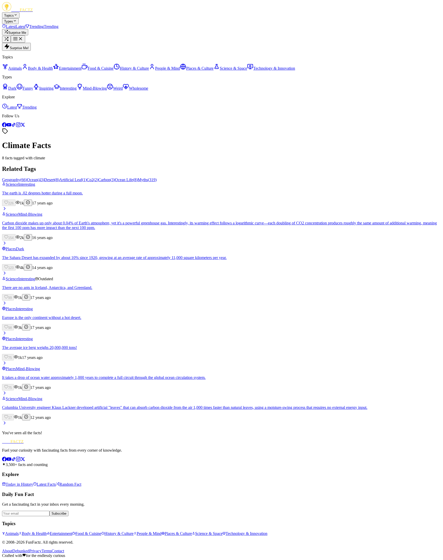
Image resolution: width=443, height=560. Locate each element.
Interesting (26, 184)
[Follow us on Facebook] (4, 125)
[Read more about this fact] (4, 210)
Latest (12, 107)
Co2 (92, 180)
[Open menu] (18, 39)
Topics (9, 15)
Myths (147, 180)
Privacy (35, 551)
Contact (58, 551)
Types (8, 21)
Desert (51, 180)
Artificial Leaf (73, 180)
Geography (14, 180)
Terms (47, 551)
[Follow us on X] (23, 125)
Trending (29, 107)
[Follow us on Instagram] (18, 125)
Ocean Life (126, 180)
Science (12, 184)
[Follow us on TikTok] (13, 125)
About (7, 551)
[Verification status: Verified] (28, 203)
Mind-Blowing (30, 214)
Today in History (19, 484)
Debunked (20, 551)
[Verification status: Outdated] (26, 297)
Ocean (35, 180)
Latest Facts (46, 484)
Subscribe (59, 513)
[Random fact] (6, 39)
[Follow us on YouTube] (9, 125)
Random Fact (70, 484)
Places (11, 249)
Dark (20, 249)
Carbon (106, 180)
